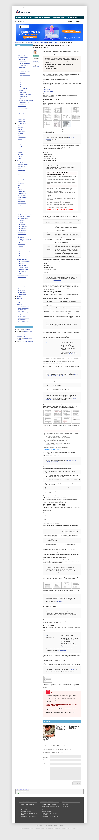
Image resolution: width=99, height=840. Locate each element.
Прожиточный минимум (24, 148)
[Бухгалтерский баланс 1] (47, 110)
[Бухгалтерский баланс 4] (75, 110)
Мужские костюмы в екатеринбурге (22, 789)
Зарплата (20, 139)
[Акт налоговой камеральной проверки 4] (75, 585)
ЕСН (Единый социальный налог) (25, 214)
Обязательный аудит (22, 51)
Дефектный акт (23, 86)
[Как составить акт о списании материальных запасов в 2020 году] (56, 725)
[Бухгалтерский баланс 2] (57, 110)
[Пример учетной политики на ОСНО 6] (57, 420)
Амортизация (22, 59)
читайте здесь (73, 353)
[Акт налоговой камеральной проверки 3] (66, 585)
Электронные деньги (22, 197)
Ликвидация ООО (22, 203)
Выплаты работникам (21, 123)
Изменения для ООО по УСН (61, 21)
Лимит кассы (20, 189)
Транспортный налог (22, 257)
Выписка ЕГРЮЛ (21, 121)
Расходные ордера (22, 195)
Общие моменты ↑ (51, 99)
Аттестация (20, 162)
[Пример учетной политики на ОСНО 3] (66, 413)
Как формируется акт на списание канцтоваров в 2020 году (48, 739)
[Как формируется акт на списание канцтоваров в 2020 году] (49, 736)
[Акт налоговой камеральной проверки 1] (47, 585)
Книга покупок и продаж (23, 218)
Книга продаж (22, 222)
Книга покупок (22, 220)
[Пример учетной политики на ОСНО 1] (47, 413)
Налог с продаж (21, 232)
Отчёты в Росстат (21, 292)
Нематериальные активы (24, 63)
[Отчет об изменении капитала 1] (66, 117)
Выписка (18, 117)
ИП (18, 300)
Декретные (20, 129)
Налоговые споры (22, 271)
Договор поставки (24, 96)
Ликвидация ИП (21, 201)
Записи (24, 42)
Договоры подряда (22, 137)
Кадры (18, 160)
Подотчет (20, 156)
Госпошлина (20, 212)
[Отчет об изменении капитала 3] (47, 124)
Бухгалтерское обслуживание (23, 115)
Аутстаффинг (20, 53)
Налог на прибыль (22, 228)
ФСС (20, 255)
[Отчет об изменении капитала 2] (75, 117)
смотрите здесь (61, 650)
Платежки (19, 296)
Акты (49, 42)
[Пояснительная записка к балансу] (66, 124)
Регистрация (19, 298)
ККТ (19, 187)
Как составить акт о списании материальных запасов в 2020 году (60, 728)
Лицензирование (20, 205)
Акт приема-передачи (25, 75)
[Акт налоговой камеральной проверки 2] (57, 585)
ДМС (19, 135)
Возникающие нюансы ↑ (54, 505)
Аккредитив (21, 109)
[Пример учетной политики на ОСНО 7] (66, 420)
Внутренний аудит (22, 49)
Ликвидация (19, 199)
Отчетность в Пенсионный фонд (25, 288)
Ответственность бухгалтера (23, 279)
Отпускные (20, 154)
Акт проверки (23, 77)
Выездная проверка (23, 267)
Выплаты (69, 17)
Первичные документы (42, 42)
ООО (19, 302)
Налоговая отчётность (23, 286)
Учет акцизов (27, 329)
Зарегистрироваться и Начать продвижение (60, 209)
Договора (21, 90)
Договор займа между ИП (26, 811)
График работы (21, 166)
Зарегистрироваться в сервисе (52, 449)
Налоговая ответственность (24, 261)
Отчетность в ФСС (22, 290)
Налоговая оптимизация (22, 259)
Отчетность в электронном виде (26, 100)
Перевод (20, 168)
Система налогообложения (42, 17)
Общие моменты (48, 89)
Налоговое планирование (22, 275)
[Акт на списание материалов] (47, 679)
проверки (59, 601)
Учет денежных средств (23, 108)
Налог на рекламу (22, 230)
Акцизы (19, 208)
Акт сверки (22, 78)
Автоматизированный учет (25, 141)
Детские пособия (21, 131)
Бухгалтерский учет (31, 42)
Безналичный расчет (22, 179)
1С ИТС (22, 142)
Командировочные (22, 150)
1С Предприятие (24, 144)
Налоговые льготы (22, 263)
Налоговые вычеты (22, 234)
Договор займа (23, 92)
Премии (19, 158)
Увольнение (20, 175)
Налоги (30, 17)
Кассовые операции (21, 177)
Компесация (20, 152)
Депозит (21, 111)
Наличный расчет (22, 191)
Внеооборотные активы (23, 57)
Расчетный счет (22, 113)
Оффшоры (20, 273)
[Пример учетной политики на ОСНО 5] (47, 420)
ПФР (20, 253)
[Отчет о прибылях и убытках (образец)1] (47, 117)
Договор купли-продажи (25, 94)
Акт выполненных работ (25, 71)
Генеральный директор (23, 164)
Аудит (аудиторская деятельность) (24, 47)
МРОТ (20, 146)
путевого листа (57, 280)
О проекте (18, 7)
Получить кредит (21, 17)
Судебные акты (23, 88)
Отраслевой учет (20, 280)
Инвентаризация (22, 61)
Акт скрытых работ (24, 80)
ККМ (19, 185)
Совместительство (22, 172)
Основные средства (23, 65)
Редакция (24, 7)
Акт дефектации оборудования (36, 61)
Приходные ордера (22, 193)
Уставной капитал (22, 106)
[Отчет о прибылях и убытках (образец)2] (57, 117)
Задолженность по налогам (24, 216)
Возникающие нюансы (49, 91)
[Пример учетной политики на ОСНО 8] (75, 420)
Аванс (19, 125)
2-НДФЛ (21, 246)
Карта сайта (60, 825)
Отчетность (19, 282)
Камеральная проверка (24, 269)
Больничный (20, 127)
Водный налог (21, 210)
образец (73, 669)
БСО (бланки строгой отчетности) (25, 181)
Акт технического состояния (26, 84)
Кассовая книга (21, 183)
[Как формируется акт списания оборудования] (69, 725)
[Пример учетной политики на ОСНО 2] (57, 413)
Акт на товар (23, 73)
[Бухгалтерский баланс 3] (66, 110)
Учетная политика (22, 277)
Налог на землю (21, 224)
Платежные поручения (24, 102)
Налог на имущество (22, 226)
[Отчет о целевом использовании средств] (57, 124)
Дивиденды (20, 133)
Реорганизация (20, 304)
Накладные (21, 98)
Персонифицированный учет (25, 251)
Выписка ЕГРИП (21, 119)
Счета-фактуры (22, 104)
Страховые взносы (59, 17)
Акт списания (54, 42)
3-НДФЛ (21, 248)
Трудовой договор (22, 173)
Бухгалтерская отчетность (23, 284)
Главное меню (18, 42)
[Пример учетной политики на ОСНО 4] (75, 413)
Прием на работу (21, 170)
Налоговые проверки (22, 265)
